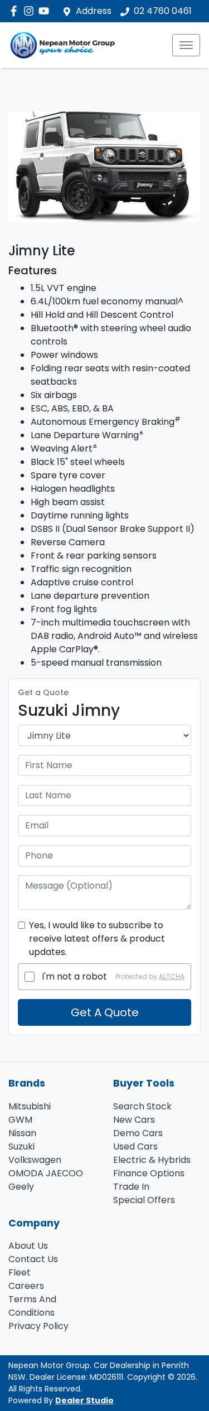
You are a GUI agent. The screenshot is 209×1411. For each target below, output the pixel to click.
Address (93, 10)
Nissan (22, 1133)
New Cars (134, 1119)
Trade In (131, 1186)
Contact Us (33, 1259)
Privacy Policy (38, 1326)
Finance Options (148, 1173)
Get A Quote (105, 1012)
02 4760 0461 (163, 10)
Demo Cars (138, 1133)
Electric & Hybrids (152, 1159)
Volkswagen (34, 1159)
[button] (186, 45)
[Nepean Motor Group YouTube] (46, 11)
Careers (26, 1285)
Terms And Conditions (32, 1306)
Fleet (19, 1272)
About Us (28, 1245)
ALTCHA (171, 976)
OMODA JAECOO (45, 1173)
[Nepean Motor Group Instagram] (30, 11)
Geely (21, 1186)
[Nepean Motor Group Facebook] (15, 11)
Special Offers (144, 1200)
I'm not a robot (74, 976)
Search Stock (142, 1106)
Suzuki (21, 1146)
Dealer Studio (84, 1400)
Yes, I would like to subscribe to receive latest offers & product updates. (97, 938)
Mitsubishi (29, 1106)
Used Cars (135, 1146)
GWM (20, 1119)
